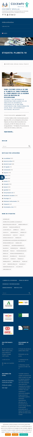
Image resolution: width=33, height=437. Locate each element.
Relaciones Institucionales (10, 201)
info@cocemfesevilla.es (8, 22)
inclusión (6, 248)
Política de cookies (7, 385)
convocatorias (7, 235)
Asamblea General (22, 224)
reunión (13, 258)
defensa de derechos (8, 237)
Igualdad (6, 190)
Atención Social (7, 164)
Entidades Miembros (8, 242)
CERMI (23, 229)
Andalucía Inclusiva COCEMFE (9, 224)
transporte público (12, 264)
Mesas (12, 250)
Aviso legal (4, 387)
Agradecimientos (7, 287)
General (6, 187)
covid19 (15, 235)
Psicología (6, 198)
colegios (5, 232)
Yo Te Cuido (19, 266)
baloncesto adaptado (14, 227)
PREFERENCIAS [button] (23, 434)
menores (5, 250)
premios (5, 256)
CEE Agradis (6, 167)
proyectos (22, 256)
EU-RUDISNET (6, 245)
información (14, 248)
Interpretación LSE (8, 192)
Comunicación (7, 170)
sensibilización (7, 261)
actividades (6, 219)
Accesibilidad (7, 158)
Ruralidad (20, 258)
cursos (22, 235)
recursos (6, 258)
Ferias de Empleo (24, 280)
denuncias (18, 237)
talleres (24, 261)
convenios (23, 232)
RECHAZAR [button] (15, 434)
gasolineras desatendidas (17, 245)
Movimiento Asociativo (9, 195)
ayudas (5, 227)
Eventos (6, 181)
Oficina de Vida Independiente (17, 253)
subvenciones (16, 261)
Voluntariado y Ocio (8, 207)
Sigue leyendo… (8, 131)
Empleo (6, 175)
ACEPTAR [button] (8, 434)
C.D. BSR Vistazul (7, 229)
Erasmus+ (18, 242)
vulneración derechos (8, 266)
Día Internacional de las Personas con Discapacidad (14, 240)
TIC (4, 264)
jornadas (22, 248)
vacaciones (22, 264)
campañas (16, 229)
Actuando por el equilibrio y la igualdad (12, 221)
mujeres (5, 253)
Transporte (6, 204)
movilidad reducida (21, 250)
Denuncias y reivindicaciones (10, 284)
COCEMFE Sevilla (11, 9)
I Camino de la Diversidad (9, 280)
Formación (6, 184)
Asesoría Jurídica (8, 161)
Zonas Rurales (7, 269)
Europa (5, 178)
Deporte (6, 172)
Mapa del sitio (18, 287)
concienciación (14, 232)
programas (13, 256)
